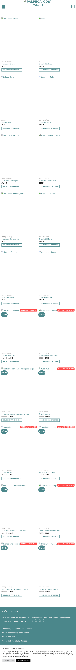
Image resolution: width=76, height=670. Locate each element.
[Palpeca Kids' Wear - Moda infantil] (38, 6)
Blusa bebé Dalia (45, 122)
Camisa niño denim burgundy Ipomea (14, 589)
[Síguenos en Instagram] (38, 620)
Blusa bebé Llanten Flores (48, 356)
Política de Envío (8, 637)
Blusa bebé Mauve (45, 239)
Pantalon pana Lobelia (47, 472)
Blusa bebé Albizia (45, 64)
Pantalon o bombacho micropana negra (15, 414)
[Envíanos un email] (42, 620)
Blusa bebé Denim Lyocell (10, 239)
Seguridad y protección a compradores (16, 629)
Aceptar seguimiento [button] (23, 660)
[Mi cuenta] (67, 7)
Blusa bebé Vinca (7, 297)
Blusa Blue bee (44, 414)
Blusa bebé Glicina (8, 64)
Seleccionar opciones (11, 70)
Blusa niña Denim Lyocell (48, 181)
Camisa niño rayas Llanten (48, 589)
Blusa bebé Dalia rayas (9, 181)
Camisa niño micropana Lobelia (50, 531)
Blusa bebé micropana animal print (13, 531)
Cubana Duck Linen (8, 356)
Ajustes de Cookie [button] (9, 660)
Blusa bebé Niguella (46, 297)
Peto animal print (7, 472)
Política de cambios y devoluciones (15, 633)
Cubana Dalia (6, 122)
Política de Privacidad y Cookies (14, 641)
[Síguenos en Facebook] (34, 620)
